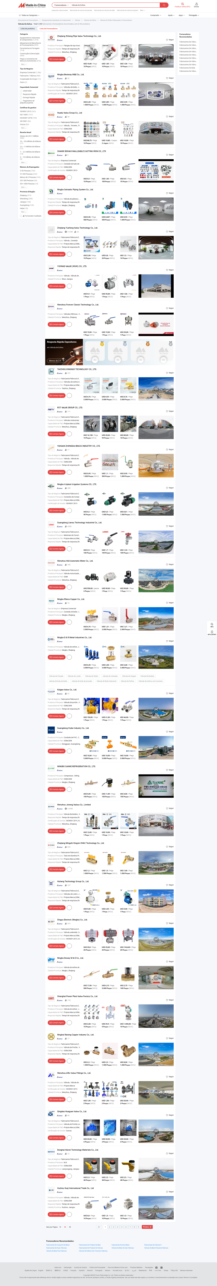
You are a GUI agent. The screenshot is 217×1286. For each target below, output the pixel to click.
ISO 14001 (26, 114)
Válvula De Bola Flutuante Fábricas (156, 1248)
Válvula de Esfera (127, 681)
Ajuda (170, 15)
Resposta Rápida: (54, 49)
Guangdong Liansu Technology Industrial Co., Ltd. (79, 522)
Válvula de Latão (74, 676)
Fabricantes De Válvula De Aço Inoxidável (195, 48)
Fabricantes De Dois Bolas (120, 1245)
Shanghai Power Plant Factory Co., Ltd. (77, 996)
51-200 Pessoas (28, 174)
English (40, 1270)
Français (73, 1270)
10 (60, 1227)
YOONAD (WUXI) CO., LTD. (72, 266)
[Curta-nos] (156, 1267)
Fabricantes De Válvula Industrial (192, 51)
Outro (23, 82)
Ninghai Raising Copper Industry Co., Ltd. (75, 1034)
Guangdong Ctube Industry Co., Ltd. (73, 728)
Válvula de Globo (91, 676)
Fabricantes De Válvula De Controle (193, 45)
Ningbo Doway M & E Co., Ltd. (70, 958)
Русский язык (117, 1270)
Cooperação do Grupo (30, 79)
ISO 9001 (25, 121)
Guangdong (27, 205)
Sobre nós (58, 1267)
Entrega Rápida (29, 97)
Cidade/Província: (55, 52)
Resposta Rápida (29, 94)
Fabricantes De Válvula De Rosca (192, 55)
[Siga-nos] (161, 1267)
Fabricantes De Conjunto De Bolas (57, 1245)
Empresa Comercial (30, 72)
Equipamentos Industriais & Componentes (30, 39)
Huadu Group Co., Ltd (69, 112)
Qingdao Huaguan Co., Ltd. (72, 1111)
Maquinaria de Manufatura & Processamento (30, 44)
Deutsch (90, 1270)
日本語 (65, 1270)
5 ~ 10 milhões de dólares (30, 158)
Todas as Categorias (29, 15)
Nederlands (143, 1270)
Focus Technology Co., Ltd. (104, 1275)
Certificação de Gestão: (57, 93)
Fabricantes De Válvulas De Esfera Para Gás (196, 64)
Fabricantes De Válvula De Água (191, 71)
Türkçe (166, 1270)
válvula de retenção (110, 676)
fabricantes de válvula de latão (104, 10)
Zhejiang (25, 195)
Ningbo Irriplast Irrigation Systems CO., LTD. (77, 484)
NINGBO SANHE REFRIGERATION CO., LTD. (76, 766)
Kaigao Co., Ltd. (67, 689)
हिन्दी (150, 1270)
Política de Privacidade (97, 1267)
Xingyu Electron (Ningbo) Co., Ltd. (72, 919)
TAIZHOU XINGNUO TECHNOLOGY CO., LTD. (77, 369)
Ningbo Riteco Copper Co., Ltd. (71, 599)
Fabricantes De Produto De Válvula (91, 1248)
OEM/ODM (27, 91)
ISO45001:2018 (28, 118)
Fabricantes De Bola (187, 68)
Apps (181, 15)
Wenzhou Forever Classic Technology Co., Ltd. (78, 304)
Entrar (196, 6)
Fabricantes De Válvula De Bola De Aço (194, 58)
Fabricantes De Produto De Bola (90, 1245)
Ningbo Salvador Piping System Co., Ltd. (75, 189)
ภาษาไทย (158, 1270)
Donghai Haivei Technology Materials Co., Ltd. (78, 1149)
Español (82, 1270)
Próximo (146, 1227)
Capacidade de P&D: (55, 129)
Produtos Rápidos (136, 1267)
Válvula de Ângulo (129, 676)
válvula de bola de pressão (82, 681)
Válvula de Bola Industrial (106, 681)
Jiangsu (25, 202)
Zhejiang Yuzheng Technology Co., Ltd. (77, 227)
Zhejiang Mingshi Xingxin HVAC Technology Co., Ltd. (80, 843)
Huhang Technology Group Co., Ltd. (73, 881)
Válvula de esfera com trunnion (151, 681)
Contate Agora (58, 59)
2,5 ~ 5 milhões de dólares (30, 147)
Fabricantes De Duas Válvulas (56, 1248)
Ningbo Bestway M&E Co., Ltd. (70, 74)
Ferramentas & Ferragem (29, 49)
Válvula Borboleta (147, 676)
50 (70, 1227)
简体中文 (49, 1270)
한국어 (127, 1270)
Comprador (154, 15)
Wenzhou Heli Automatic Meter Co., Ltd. (75, 560)
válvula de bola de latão (58, 681)
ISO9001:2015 (28, 111)
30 (65, 1227)
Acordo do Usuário (80, 1267)
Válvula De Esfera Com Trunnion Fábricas (93, 1251)
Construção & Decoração (29, 54)
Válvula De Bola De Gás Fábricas (123, 1248)
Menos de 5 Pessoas (30, 177)
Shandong (26, 198)
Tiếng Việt (174, 1270)
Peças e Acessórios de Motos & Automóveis (30, 60)
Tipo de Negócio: (54, 84)
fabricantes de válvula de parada (81, 10)
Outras (24, 124)
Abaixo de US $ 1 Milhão (29, 137)
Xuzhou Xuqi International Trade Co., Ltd (75, 1188)
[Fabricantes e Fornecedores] (31, 5)
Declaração (68, 1267)
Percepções (149, 1267)
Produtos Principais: (55, 45)
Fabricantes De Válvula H (152, 1245)
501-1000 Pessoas (29, 183)
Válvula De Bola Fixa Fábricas (56, 1251)
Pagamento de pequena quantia (27, 102)
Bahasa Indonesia (186, 1270)
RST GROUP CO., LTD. (70, 407)
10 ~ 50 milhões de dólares (30, 142)
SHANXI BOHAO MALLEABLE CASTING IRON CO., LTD (81, 151)
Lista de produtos (28, 29)
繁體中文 (58, 1270)
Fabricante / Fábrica (30, 75)
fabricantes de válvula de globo (127, 10)
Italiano (107, 1270)
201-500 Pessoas (28, 180)
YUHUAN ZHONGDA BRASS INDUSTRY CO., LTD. (78, 446)
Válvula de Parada (56, 676)
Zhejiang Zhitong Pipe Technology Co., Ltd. (79, 36)
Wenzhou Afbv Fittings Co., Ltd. (74, 1073)
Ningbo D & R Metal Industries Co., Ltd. (74, 637)
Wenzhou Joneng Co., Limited (74, 804)
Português (98, 1270)
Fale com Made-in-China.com (118, 1267)
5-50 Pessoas (27, 170)
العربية (134, 1270)
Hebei (24, 208)
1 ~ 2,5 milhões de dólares (30, 153)
